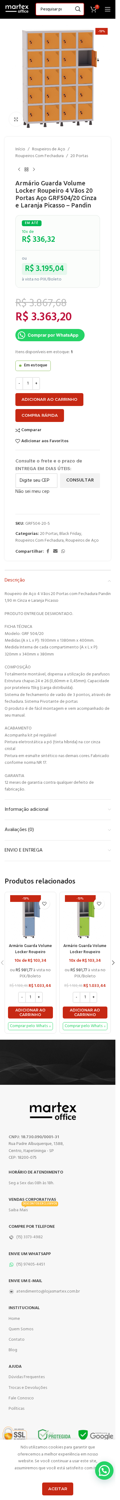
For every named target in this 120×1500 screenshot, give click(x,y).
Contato (17, 1339)
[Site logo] (17, 9)
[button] (30, 1013)
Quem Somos (21, 1329)
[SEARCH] (77, 9)
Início (20, 149)
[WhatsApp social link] (63, 551)
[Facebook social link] (47, 551)
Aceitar (57, 1488)
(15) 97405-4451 (30, 1264)
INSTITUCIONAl (24, 1308)
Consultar (80, 480)
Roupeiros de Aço (48, 149)
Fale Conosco (21, 1398)
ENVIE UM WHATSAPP (30, 1254)
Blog (13, 1350)
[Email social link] (55, 551)
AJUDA (15, 1366)
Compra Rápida (40, 415)
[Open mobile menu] (108, 9)
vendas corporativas (32, 1199)
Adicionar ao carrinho (49, 399)
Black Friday (70, 533)
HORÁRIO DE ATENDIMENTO (36, 1172)
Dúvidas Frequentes (27, 1377)
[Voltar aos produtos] (26, 169)
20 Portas (79, 156)
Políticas (16, 1408)
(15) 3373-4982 (29, 1237)
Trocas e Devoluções (28, 1387)
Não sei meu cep (32, 492)
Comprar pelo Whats (29, 1026)
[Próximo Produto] (34, 169)
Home (14, 1318)
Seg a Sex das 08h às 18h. (31, 1183)
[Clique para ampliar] (16, 119)
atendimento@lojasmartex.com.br (48, 1291)
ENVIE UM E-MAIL (25, 1281)
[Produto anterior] (19, 169)
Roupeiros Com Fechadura (39, 156)
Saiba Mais (33, 1209)
